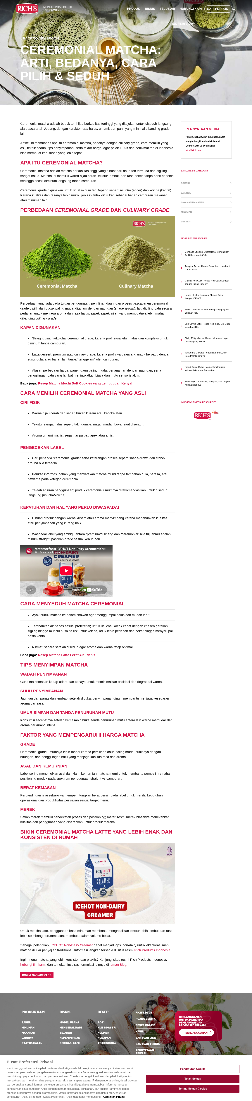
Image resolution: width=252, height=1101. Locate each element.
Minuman (186, 212)
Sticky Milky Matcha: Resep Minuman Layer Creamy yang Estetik (206, 340)
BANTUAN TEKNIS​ (148, 1044)
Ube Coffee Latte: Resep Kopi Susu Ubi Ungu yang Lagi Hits (207, 326)
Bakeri (185, 183)
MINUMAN (28, 1027)
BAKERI (26, 1022)
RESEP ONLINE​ (145, 1025)
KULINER (103, 1033)
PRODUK (133, 8)
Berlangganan (196, 1032)
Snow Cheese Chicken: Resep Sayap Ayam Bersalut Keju (207, 311)
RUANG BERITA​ (146, 1019)
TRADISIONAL (107, 1043)
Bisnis (150, 8)
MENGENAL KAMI (71, 1027)
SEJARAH (66, 1033)
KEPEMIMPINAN (70, 1038)
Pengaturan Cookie (193, 1068)
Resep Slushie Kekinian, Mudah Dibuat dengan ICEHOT (204, 297)
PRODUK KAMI (33, 1012)
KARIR (140, 1031)
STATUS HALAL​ (32, 1043)
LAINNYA (27, 1038)
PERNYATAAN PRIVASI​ (145, 1052)
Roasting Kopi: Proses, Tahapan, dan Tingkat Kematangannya (207, 383)
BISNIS (65, 1012)
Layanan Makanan (192, 202)
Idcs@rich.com (193, 150)
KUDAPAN (104, 1038)
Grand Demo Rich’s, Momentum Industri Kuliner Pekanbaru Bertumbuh (205, 369)
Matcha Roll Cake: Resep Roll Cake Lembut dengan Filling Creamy (207, 282)
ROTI (101, 1022)
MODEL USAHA (69, 1022)
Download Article (36, 975)
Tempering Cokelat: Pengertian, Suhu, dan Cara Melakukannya (206, 354)
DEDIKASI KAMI (70, 1043)
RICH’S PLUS (144, 1012)
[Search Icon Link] (234, 8)
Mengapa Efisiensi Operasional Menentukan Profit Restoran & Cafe (207, 254)
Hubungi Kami (191, 8)
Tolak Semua (192, 1078)
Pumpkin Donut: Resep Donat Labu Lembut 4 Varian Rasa (207, 268)
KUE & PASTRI (107, 1027)
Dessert (186, 221)
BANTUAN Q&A (146, 1038)
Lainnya (186, 193)
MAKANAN (28, 1033)
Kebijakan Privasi (114, 1096)
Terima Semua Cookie (193, 1088)
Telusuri (167, 8)
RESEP (103, 1012)
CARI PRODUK (217, 9)
